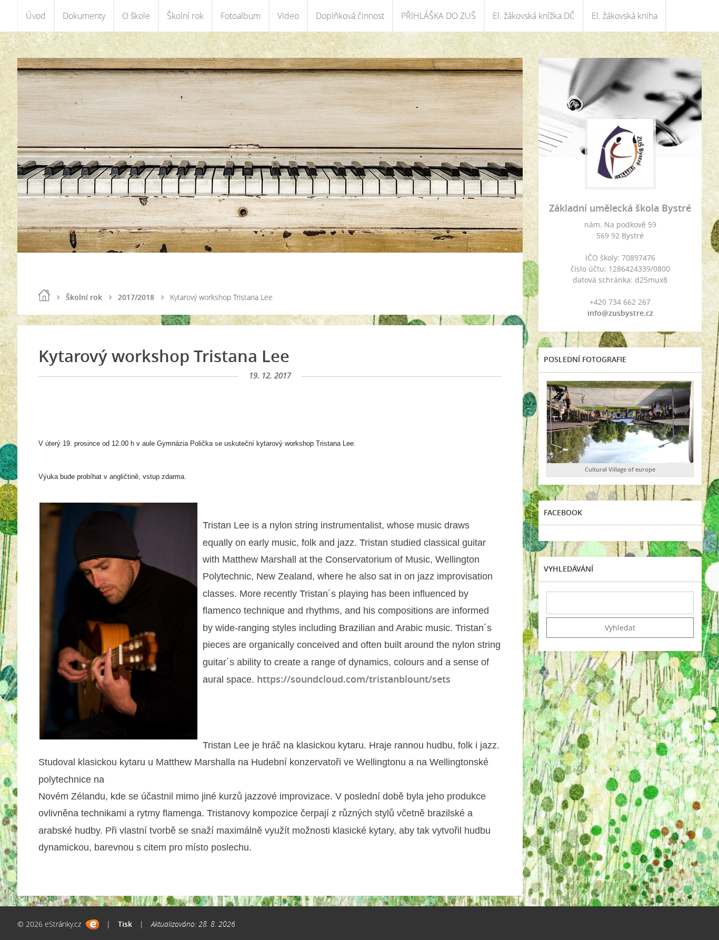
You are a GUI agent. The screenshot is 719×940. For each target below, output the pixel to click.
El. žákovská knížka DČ (534, 16)
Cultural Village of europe (620, 469)
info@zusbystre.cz (620, 313)
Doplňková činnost (350, 16)
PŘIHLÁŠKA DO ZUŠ (438, 16)
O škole (136, 16)
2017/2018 (136, 297)
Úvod (36, 16)
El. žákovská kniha (624, 16)
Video (288, 16)
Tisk (125, 924)
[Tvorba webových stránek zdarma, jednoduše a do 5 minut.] (92, 924)
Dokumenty (84, 16)
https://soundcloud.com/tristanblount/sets (354, 679)
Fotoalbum (241, 16)
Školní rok (185, 16)
